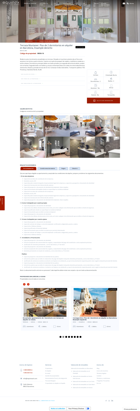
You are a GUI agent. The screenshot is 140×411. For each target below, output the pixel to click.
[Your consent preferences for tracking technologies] (130, 409)
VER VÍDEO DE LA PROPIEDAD (29, 78)
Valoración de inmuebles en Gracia (82, 387)
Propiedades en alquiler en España (55, 383)
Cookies (99, 376)
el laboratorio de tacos (47, 400)
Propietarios (48, 368)
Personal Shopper (50, 381)
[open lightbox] (32, 126)
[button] (131, 3)
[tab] (28, 168)
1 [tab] (60, 337)
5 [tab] (72, 337)
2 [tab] (63, 337)
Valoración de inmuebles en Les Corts (83, 381)
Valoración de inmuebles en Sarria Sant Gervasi (82, 377)
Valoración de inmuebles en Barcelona (82, 368)
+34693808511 (27, 370)
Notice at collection (58, 408)
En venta (47, 373)
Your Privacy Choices (76, 408)
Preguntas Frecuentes (103, 381)
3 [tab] (66, 337)
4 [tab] (69, 337)
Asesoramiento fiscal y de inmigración (56, 378)
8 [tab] (80, 337)
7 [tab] (78, 337)
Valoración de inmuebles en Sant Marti (84, 384)
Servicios (48, 365)
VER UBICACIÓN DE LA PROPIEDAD (31, 83)
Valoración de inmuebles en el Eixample (81, 372)
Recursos (99, 383)
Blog (98, 368)
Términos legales (101, 373)
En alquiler (48, 371)
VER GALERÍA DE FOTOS (27, 74)
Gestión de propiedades (52, 376)
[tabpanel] (45, 308)
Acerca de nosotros (102, 371)
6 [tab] (75, 337)
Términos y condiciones (103, 378)
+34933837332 (27, 373)
